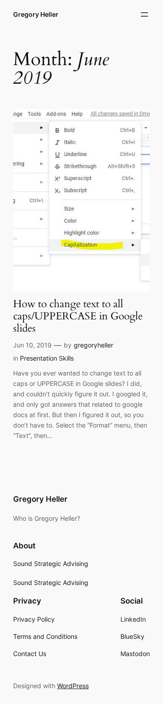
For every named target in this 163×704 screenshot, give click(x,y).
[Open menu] (144, 14)
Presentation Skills (47, 358)
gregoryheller (93, 345)
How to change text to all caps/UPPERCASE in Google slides (78, 316)
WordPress (73, 686)
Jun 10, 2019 (32, 345)
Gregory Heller (35, 14)
